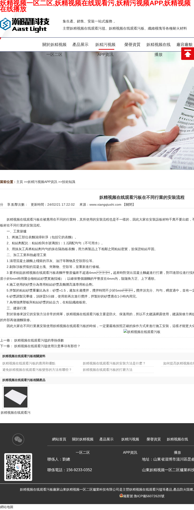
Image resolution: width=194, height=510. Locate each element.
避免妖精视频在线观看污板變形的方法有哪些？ (37, 370)
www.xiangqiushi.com (105, 204)
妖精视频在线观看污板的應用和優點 (28, 363)
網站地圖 (6, 507)
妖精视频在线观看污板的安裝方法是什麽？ (114, 363)
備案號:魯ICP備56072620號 (143, 496)
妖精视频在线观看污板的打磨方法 (107, 370)
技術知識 (68, 182)
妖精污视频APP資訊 (42, 182)
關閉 (129, 204)
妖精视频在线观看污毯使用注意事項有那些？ (47, 346)
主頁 (19, 182)
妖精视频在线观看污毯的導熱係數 (39, 340)
